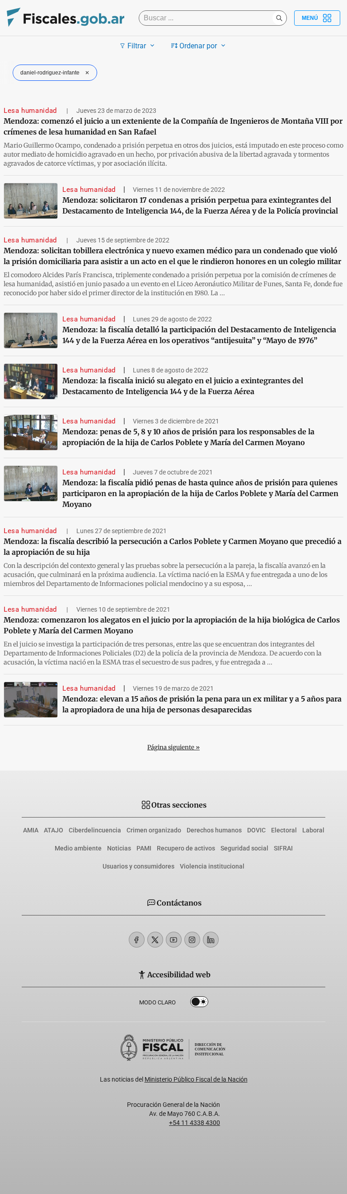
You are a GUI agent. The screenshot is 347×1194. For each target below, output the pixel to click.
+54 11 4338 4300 (194, 1122)
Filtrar (136, 46)
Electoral (284, 830)
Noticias (119, 848)
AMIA (30, 830)
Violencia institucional (212, 866)
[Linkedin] (211, 940)
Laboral (313, 830)
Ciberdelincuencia (95, 830)
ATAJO (53, 830)
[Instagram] (192, 940)
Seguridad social (244, 848)
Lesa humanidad (31, 111)
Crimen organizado (154, 830)
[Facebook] (137, 940)
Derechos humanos (214, 830)
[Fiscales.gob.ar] (65, 18)
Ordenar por (198, 46)
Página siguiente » (173, 747)
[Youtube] (174, 940)
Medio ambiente (78, 848)
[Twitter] (155, 940)
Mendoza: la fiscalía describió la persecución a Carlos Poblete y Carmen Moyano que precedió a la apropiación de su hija (173, 547)
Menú (310, 18)
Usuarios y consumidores (138, 866)
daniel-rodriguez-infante (50, 73)
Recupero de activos (186, 848)
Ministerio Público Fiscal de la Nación (196, 1079)
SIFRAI (283, 848)
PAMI (143, 848)
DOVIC (256, 830)
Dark (199, 1003)
